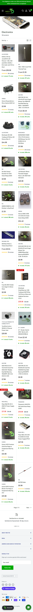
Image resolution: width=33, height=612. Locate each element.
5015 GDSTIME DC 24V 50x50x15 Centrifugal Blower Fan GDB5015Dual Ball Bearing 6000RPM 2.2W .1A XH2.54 (24, 251)
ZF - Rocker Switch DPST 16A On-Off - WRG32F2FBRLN (23, 332)
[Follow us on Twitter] (6, 584)
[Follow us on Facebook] (3, 584)
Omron (3, 98)
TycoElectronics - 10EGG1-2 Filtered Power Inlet (7, 328)
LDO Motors (5, 54)
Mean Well (5, 401)
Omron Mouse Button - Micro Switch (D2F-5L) (8, 102)
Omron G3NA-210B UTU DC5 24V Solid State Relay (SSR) (23, 216)
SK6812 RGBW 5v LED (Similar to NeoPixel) (8, 207)
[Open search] (23, 11)
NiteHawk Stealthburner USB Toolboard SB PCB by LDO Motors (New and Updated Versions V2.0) (24, 293)
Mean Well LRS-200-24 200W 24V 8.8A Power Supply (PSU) (24, 437)
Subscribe (7, 567)
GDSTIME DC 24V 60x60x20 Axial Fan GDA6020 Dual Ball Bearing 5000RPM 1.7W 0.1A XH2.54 (24, 370)
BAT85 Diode (22, 482)
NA (19, 64)
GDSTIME (20, 95)
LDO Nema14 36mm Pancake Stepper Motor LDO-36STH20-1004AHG (24, 174)
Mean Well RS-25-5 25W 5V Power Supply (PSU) (8, 406)
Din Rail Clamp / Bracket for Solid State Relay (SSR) (7, 173)
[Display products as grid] (27, 40)
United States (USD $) (8, 576)
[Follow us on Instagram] (9, 584)
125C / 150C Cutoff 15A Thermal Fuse (24, 68)
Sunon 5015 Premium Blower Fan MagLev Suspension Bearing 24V (8, 490)
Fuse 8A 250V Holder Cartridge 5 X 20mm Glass (8, 287)
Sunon (3, 442)
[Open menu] (3, 10)
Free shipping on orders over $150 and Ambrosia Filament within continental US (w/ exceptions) (16, 2)
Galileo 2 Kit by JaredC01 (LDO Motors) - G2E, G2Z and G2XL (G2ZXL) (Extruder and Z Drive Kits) (8, 62)
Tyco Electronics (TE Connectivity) (8, 322)
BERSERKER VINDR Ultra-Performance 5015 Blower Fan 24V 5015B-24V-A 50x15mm (24, 139)
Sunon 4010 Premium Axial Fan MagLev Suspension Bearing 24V (8, 447)
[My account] (26, 11)
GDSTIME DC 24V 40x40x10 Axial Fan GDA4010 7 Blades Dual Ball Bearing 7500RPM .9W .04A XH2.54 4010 (7, 371)
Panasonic (21, 402)
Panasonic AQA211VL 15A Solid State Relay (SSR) (24, 406)
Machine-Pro (5, 241)
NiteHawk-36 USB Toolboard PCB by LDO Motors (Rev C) (8, 137)
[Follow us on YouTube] (13, 584)
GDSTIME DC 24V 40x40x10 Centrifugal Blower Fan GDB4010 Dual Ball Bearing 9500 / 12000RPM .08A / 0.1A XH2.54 (24, 102)
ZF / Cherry (21, 327)
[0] (30, 11)
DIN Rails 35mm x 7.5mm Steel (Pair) (7, 245)
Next (27, 507)
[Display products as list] (30, 40)
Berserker (21, 132)
